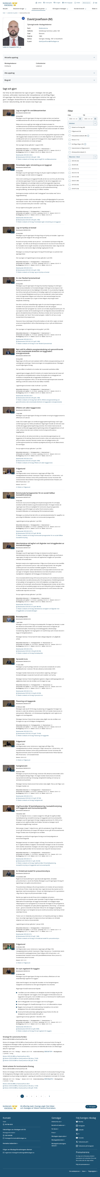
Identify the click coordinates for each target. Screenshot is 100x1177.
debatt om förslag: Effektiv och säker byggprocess (35, 463)
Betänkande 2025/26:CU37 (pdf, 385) (29, 533)
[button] (19, 9)
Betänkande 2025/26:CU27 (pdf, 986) (29, 606)
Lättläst (39, 2)
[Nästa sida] (49, 1096)
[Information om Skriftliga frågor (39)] (85, 144)
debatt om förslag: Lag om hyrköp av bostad (33, 272)
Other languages (68, 2)
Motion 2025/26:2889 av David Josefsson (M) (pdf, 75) (20, 1060)
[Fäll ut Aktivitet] (95, 123)
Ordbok (78, 2)
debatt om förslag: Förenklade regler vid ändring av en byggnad (39, 222)
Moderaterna (43, 28)
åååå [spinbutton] (70, 119)
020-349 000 (8, 1135)
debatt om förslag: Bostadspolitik (30, 653)
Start (4, 13)
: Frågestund (24, 487)
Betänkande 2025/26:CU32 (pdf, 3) (29, 270)
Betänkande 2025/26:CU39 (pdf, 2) (29, 220)
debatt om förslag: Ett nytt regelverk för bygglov (35, 1031)
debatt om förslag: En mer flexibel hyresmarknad (35, 343)
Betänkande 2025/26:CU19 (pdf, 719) (29, 733)
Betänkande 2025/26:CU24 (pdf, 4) (29, 461)
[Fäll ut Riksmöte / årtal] (95, 157)
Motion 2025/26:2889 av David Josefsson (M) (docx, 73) (21, 1058)
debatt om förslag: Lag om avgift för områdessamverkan (37, 159)
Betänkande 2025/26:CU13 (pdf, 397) (29, 798)
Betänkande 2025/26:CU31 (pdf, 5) (29, 341)
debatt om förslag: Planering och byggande (33, 735)
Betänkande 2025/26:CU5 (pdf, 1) (28, 936)
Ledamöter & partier (12, 13)
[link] (17, 1096)
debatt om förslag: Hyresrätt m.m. (30, 695)
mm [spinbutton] (74, 119)
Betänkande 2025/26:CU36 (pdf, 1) (29, 157)
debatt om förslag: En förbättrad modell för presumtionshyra (38, 938)
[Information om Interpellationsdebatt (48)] (88, 136)
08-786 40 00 (9, 1124)
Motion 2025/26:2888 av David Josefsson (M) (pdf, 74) (20, 1088)
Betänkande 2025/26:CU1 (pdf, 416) (29, 861)
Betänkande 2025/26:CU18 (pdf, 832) (29, 651)
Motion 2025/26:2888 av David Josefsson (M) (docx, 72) (21, 1086)
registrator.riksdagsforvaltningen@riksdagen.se (19, 1152)
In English (58, 2)
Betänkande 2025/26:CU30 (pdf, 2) (29, 398)
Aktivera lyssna (86, 2)
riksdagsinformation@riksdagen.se (15, 1138)
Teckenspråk (48, 2)
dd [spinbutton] (76, 119)
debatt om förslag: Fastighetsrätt (30, 800)
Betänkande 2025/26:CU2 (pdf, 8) (28, 1029)
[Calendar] (80, 119)
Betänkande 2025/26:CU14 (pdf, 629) (29, 693)
